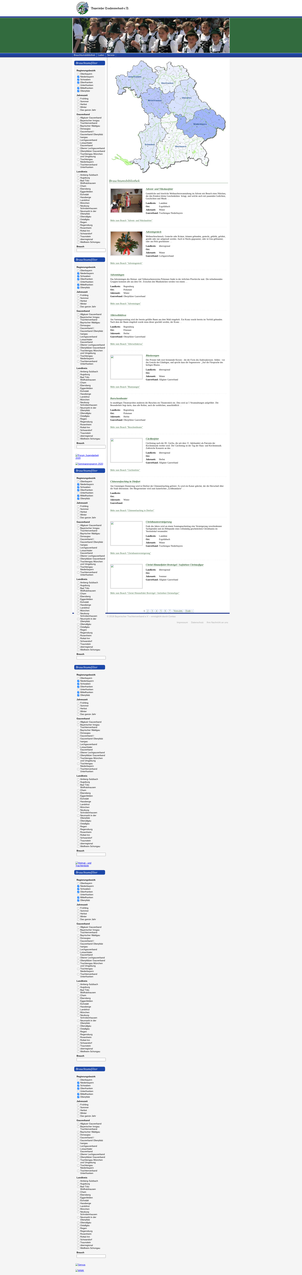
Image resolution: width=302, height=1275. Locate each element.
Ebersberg (85, 188)
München (84, 203)
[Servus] (80, 1264)
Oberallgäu (85, 216)
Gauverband (83, 114)
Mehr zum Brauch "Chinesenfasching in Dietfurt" (132, 510)
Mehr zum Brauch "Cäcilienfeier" (125, 470)
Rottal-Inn (85, 230)
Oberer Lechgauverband (92, 148)
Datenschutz (197, 622)
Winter (83, 107)
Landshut (84, 200)
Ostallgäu (85, 219)
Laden (101, 55)
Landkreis (82, 171)
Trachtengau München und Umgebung (91, 155)
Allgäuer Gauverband (90, 117)
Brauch (80, 246)
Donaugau (85, 128)
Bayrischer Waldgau (90, 126)
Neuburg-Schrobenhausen (88, 207)
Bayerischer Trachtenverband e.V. (132, 616)
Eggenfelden (86, 191)
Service (111, 55)
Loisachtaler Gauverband (86, 144)
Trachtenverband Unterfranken (88, 165)
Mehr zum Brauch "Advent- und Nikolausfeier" (131, 220)
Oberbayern (86, 74)
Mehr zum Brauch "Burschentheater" (126, 427)
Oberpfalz (85, 91)
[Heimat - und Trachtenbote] (90, 865)
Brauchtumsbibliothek (84, 55)
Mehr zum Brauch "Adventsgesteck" (126, 263)
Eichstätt (84, 194)
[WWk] (80, 1270)
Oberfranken (86, 82)
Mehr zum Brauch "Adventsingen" (125, 303)
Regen (83, 222)
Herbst (83, 104)
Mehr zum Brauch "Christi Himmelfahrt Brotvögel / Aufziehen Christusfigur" (144, 593)
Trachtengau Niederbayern (87, 160)
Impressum (182, 622)
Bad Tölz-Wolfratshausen (88, 181)
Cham (83, 186)
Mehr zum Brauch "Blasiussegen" (125, 387)
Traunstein (85, 236)
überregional (86, 239)
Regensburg (86, 225)
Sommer (84, 101)
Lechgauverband (88, 140)
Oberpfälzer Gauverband (92, 151)
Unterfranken (86, 85)
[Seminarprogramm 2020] (89, 463)
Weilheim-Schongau (90, 242)
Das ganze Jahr (88, 110)
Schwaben (85, 79)
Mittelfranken (86, 88)
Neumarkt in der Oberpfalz (88, 212)
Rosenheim (86, 228)
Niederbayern (87, 76)
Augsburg (85, 177)
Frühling (84, 98)
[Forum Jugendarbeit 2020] (90, 458)
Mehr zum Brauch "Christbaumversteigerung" (130, 553)
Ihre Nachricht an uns (217, 622)
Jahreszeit (82, 95)
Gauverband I (87, 131)
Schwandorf (86, 233)
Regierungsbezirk (86, 70)
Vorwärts (177, 611)
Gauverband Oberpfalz (91, 134)
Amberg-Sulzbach (89, 175)
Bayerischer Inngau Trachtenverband (90, 121)
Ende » (189, 611)
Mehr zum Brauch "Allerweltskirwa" (126, 344)
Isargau (84, 137)
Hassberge (85, 197)
